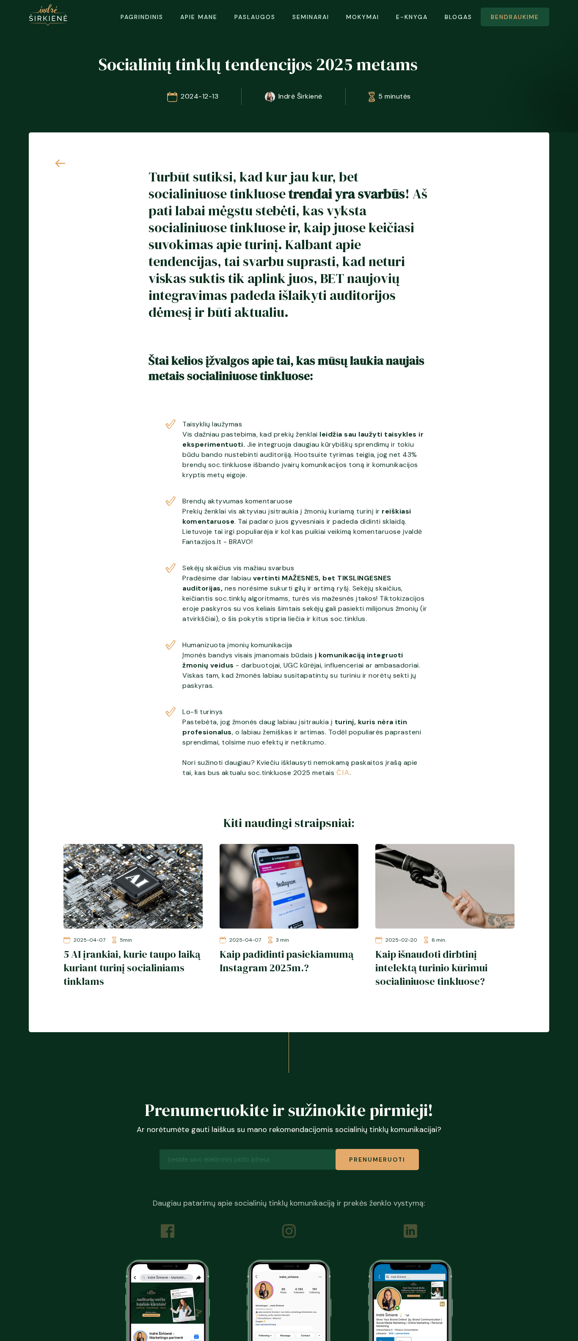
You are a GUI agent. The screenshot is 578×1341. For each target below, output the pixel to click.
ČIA (343, 773)
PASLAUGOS (254, 17)
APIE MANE (198, 17)
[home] (48, 14)
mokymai (362, 17)
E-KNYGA (412, 17)
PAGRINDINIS (142, 17)
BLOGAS (458, 17)
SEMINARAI (310, 17)
